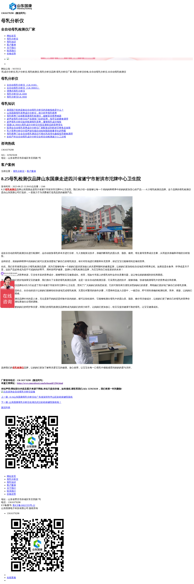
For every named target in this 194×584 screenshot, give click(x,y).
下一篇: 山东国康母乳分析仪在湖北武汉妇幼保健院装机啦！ (31, 402)
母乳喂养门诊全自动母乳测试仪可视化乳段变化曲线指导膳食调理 (40, 134)
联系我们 (11, 50)
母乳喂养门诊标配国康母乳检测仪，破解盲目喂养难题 (34, 116)
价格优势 (11, 53)
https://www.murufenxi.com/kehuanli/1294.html (40, 383)
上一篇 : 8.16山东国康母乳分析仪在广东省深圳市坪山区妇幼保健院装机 (37, 397)
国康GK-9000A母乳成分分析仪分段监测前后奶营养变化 (35, 125)
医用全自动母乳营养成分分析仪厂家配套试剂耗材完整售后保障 (38, 128)
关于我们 (11, 47)
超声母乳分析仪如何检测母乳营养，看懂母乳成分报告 (34, 122)
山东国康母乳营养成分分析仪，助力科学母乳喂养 (32, 113)
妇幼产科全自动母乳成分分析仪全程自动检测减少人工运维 (36, 137)
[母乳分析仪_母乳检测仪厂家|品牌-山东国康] (20, 11)
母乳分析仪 (12, 39)
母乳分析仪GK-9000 (17, 97)
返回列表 (5, 407)
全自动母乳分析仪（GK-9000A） (23, 88)
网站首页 (11, 36)
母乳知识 (11, 42)
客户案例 (11, 45)
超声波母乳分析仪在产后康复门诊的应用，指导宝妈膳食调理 (37, 119)
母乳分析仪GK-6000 (17, 94)
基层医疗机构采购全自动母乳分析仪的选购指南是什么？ (35, 110)
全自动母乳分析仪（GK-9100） (22, 85)
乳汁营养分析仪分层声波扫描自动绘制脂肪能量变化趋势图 (36, 131)
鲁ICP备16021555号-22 (24, 505)
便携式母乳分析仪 (16, 91)
